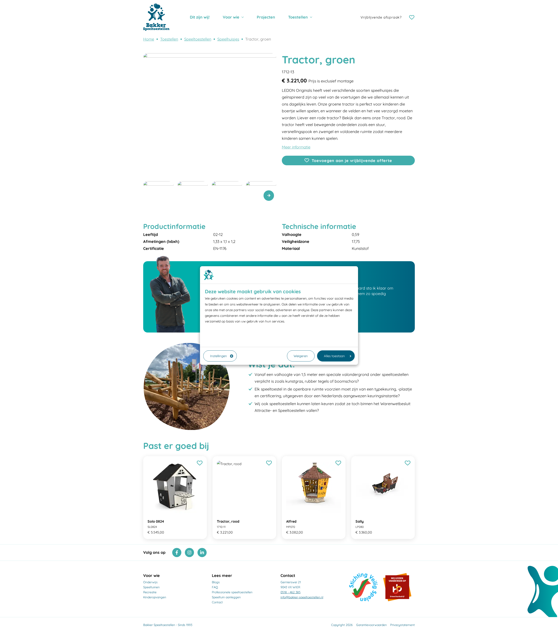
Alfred (291, 521)
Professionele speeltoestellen (232, 592)
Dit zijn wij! (200, 17)
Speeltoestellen (197, 39)
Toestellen (298, 17)
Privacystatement (402, 625)
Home (148, 39)
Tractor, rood (228, 521)
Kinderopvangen (154, 597)
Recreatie (150, 592)
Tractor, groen (258, 39)
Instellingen (218, 356)
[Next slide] (269, 195)
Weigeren (301, 356)
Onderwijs (150, 582)
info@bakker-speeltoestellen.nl (302, 597)
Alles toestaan (334, 356)
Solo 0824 (156, 521)
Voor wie (231, 17)
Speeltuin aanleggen (226, 597)
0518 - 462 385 (291, 592)
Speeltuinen (151, 587)
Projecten (266, 17)
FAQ (215, 587)
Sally (360, 521)
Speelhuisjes (228, 39)
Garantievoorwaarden (371, 625)
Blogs (216, 582)
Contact (217, 602)
